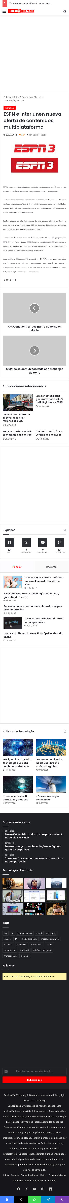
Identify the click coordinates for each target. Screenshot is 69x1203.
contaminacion (25, 933)
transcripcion (10, 956)
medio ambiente (29, 939)
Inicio (9, 97)
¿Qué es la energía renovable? (47, 797)
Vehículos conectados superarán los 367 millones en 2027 (16, 418)
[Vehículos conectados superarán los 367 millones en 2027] (18, 403)
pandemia (21, 944)
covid (39, 933)
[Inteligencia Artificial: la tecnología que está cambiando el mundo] (18, 747)
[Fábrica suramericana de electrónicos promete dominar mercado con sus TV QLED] (13, 909)
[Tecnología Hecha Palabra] (21, 11)
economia (51, 933)
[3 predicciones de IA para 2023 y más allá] (18, 784)
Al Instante (50, 1180)
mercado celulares (50, 939)
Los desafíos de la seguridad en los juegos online (43, 620)
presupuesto (36, 944)
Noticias (21, 100)
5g (5, 933)
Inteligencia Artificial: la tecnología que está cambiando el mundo (17, 763)
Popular (17, 566)
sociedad (24, 950)
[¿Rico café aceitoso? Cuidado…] (13, 883)
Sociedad (38, 1180)
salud (49, 944)
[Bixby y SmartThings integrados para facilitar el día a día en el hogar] (34, 896)
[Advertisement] (34, 53)
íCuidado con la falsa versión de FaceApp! (49, 433)
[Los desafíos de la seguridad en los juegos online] (13, 623)
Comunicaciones (29, 1175)
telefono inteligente (42, 950)
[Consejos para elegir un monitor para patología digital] (13, 896)
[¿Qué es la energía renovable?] (51, 784)
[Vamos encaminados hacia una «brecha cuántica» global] (51, 747)
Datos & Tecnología (23, 97)
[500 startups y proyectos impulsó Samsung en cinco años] (34, 909)
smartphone (9, 950)
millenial (8, 944)
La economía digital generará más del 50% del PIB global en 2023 (49, 399)
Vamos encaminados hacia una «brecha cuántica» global (49, 763)
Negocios (18, 1180)
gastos (7, 939)
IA (16, 939)
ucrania (24, 956)
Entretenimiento (57, 1175)
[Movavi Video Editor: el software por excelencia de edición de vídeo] (13, 582)
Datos (43, 1175)
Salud (28, 1180)
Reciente (51, 566)
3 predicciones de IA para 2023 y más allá (15, 797)
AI (12, 933)
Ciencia (15, 1175)
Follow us (9, 965)
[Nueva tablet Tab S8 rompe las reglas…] (56, 909)
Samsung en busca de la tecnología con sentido (17, 433)
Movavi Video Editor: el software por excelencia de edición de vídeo (44, 581)
